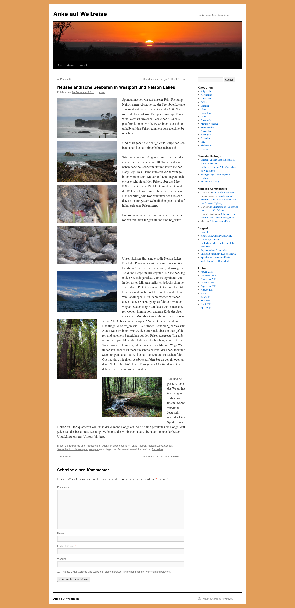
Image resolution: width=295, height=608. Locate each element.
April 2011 (206, 304)
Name (61, 533)
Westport (94, 449)
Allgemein (206, 91)
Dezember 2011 (208, 275)
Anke (102, 92)
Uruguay (205, 148)
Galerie (71, 65)
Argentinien (206, 94)
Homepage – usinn (210, 239)
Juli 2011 (205, 293)
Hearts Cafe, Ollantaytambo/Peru (216, 235)
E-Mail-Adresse (66, 546)
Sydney (204, 177)
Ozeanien (107, 445)
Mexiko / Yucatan (209, 123)
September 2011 (208, 286)
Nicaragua (206, 134)
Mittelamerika (207, 127)
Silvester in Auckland (220, 221)
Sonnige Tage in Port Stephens (215, 174)
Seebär (168, 445)
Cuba (203, 116)
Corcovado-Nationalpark (224, 192)
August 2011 (207, 289)
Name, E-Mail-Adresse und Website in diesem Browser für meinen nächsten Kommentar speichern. (117, 571)
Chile (203, 109)
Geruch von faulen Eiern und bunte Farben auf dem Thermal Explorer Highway (219, 199)
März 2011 (206, 307)
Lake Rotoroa (139, 445)
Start (60, 65)
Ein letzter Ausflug (210, 181)
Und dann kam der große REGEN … (164, 79)
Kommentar (63, 487)
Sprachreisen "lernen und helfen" (216, 257)
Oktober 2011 (207, 282)
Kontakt (83, 65)
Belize (204, 102)
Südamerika (206, 145)
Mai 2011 (205, 300)
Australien (206, 98)
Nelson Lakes (155, 445)
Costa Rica (206, 112)
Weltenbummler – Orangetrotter (216, 260)
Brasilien (205, 105)
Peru (203, 141)
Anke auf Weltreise (80, 13)
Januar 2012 (207, 271)
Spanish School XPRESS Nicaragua (218, 253)
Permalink (157, 449)
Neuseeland (94, 445)
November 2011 (208, 278)
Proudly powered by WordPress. (217, 598)
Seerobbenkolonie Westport (72, 449)
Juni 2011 (205, 296)
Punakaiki (64, 79)
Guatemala (206, 120)
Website (61, 558)
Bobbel (204, 231)
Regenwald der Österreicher (214, 250)
